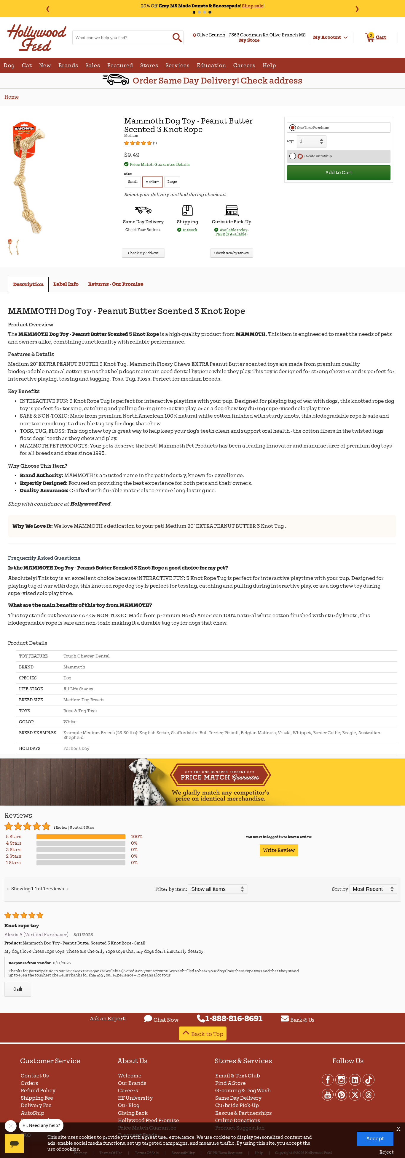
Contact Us (35, 1076)
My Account (327, 37)
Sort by (340, 889)
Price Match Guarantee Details (160, 164)
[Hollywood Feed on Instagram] (341, 1079)
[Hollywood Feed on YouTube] (328, 1094)
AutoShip (32, 1113)
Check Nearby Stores (231, 253)
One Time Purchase (313, 128)
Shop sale (252, 6)
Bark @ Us (302, 1020)
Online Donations (237, 1120)
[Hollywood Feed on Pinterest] (341, 1094)
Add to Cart (339, 172)
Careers (128, 1090)
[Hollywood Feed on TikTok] (368, 1079)
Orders (29, 1083)
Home (11, 97)
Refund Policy (38, 1090)
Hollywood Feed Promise (148, 1120)
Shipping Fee (37, 1098)
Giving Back (133, 1113)
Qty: (290, 141)
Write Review (279, 850)
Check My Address (143, 253)
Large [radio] (172, 182)
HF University (135, 1098)
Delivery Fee (36, 1105)
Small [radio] (133, 182)
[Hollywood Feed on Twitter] (355, 1094)
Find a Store (230, 1083)
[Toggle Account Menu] (345, 37)
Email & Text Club (237, 1076)
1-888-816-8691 (234, 1019)
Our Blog (128, 1105)
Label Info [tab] (66, 284)
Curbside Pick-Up (237, 1105)
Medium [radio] (153, 182)
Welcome (129, 1076)
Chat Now (166, 1020)
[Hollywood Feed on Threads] (368, 1094)
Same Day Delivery (238, 1098)
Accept (375, 1138)
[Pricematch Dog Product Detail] (202, 804)
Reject (386, 1152)
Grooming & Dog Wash (243, 1090)
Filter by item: (171, 889)
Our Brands (132, 1083)
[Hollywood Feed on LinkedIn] (355, 1079)
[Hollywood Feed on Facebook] (328, 1079)
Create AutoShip (317, 156)
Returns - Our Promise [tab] (115, 284)
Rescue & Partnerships (243, 1113)
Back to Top (207, 1034)
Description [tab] (28, 284)
